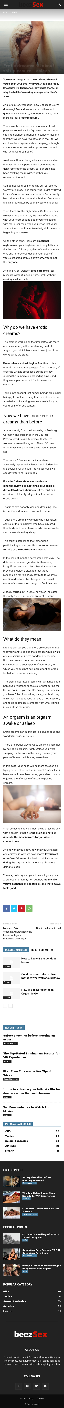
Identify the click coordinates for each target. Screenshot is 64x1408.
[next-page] (11, 1006)
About (23, 1398)
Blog (31, 1398)
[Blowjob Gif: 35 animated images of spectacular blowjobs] (11, 1270)
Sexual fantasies (11, 1079)
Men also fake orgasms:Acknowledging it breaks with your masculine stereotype (17, 933)
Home (4, 12)
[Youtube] (45, 1386)
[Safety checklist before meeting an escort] (11, 1181)
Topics (14, 12)
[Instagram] (27, 1386)
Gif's (25, 1240)
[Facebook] (6, 908)
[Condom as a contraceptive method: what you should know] (11, 978)
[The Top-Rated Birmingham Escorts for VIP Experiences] (11, 1197)
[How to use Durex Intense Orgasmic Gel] (11, 993)
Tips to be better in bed (48, 928)
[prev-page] (5, 1006)
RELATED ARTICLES (16, 950)
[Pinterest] (21, 908)
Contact (40, 1398)
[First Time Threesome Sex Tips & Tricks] (11, 1213)
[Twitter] (14, 908)
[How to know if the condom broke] (11, 962)
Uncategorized (10, 1043)
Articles (7, 1061)
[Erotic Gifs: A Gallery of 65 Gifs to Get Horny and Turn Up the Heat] (11, 1238)
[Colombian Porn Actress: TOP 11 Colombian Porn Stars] (11, 1254)
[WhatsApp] (29, 908)
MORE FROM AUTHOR (42, 950)
